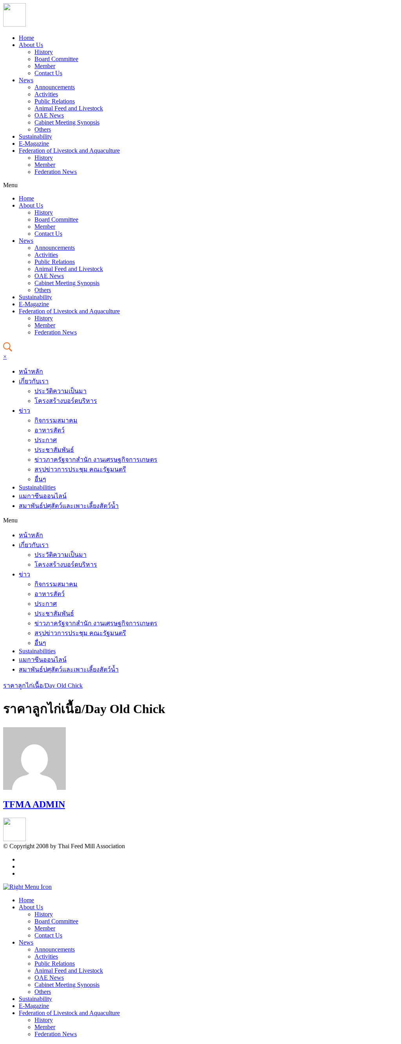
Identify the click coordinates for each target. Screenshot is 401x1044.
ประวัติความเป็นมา (60, 391)
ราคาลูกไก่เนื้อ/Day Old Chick (43, 685)
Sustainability (35, 136)
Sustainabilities (37, 487)
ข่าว (24, 410)
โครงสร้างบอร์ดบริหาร (65, 400)
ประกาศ (45, 440)
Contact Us (48, 73)
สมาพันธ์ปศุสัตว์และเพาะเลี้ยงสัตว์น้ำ (69, 505)
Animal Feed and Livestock (68, 108)
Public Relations (54, 101)
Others (42, 129)
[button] (200, 185)
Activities (46, 94)
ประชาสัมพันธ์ (54, 449)
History (43, 52)
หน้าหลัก (31, 371)
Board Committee (56, 59)
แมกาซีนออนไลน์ (43, 496)
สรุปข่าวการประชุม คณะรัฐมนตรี (80, 469)
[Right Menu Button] (27, 886)
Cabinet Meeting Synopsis (66, 122)
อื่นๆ (40, 479)
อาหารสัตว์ (49, 430)
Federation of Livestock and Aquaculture (69, 150)
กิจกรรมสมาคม (56, 420)
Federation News (55, 171)
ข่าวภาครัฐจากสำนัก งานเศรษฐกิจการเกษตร (95, 459)
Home (26, 37)
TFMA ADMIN (34, 804)
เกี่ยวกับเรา (34, 381)
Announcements (54, 87)
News (26, 80)
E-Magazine (34, 143)
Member (44, 66)
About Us (31, 45)
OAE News (49, 115)
